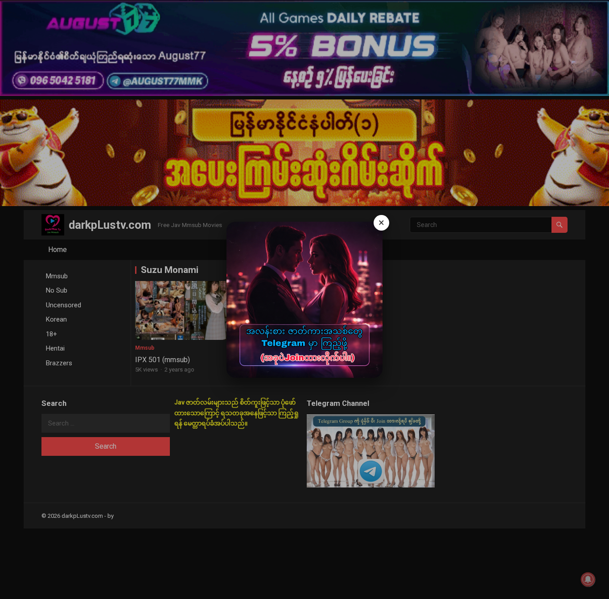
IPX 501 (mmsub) (162, 359)
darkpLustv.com (110, 224)
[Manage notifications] (588, 579)
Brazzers (59, 363)
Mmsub (57, 276)
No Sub (56, 290)
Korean (56, 319)
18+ (51, 334)
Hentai (55, 348)
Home (57, 249)
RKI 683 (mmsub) (271, 359)
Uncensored (63, 305)
